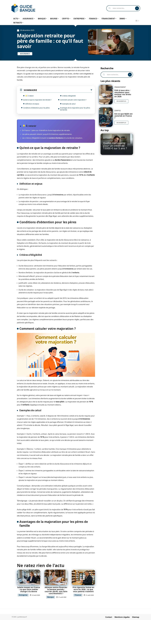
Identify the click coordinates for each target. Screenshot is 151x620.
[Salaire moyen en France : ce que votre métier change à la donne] (28, 577)
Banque (50, 597)
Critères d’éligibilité (69, 96)
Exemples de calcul (69, 104)
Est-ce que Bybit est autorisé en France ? (123, 116)
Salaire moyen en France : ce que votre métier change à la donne (28, 589)
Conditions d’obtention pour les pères (36, 108)
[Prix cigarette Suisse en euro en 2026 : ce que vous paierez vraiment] (83, 577)
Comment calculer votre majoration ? (73, 100)
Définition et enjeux (32, 104)
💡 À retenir (29, 96)
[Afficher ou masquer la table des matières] (64, 90)
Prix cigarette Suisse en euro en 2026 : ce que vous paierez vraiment (83, 589)
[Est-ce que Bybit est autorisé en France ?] (105, 117)
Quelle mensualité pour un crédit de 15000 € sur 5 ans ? (115, 145)
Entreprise (23, 595)
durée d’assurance (63, 160)
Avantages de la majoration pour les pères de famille (75, 109)
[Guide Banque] (23, 8)
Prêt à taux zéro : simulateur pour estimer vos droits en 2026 (122, 93)
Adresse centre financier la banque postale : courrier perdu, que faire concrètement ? (56, 590)
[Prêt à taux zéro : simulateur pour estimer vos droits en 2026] (105, 94)
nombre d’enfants (55, 138)
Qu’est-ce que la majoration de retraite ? (37, 100)
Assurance (25, 54)
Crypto (117, 111)
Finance (78, 595)
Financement (120, 87)
